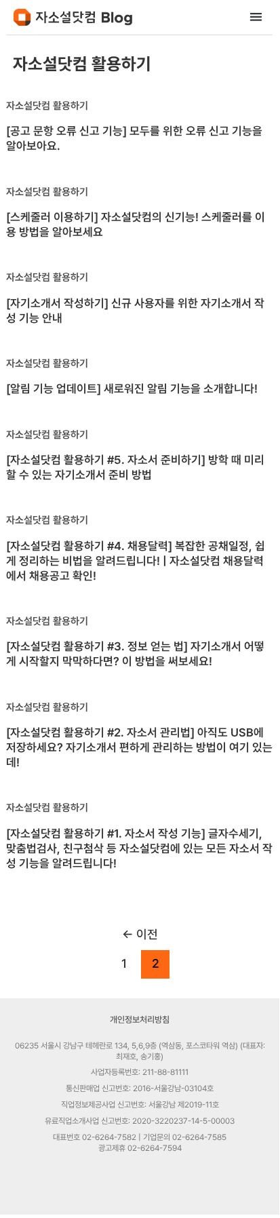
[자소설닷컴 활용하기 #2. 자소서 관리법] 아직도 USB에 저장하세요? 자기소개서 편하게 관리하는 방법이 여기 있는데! (139, 747)
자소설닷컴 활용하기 (47, 106)
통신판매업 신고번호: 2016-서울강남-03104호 (140, 1088)
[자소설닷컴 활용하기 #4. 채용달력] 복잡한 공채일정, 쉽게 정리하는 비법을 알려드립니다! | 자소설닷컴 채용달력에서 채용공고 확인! (135, 561)
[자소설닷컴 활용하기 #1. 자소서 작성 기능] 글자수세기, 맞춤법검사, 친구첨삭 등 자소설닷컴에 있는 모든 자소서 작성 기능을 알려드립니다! (139, 848)
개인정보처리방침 (139, 1020)
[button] (256, 16)
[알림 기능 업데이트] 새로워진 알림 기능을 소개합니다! (132, 388)
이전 (140, 934)
